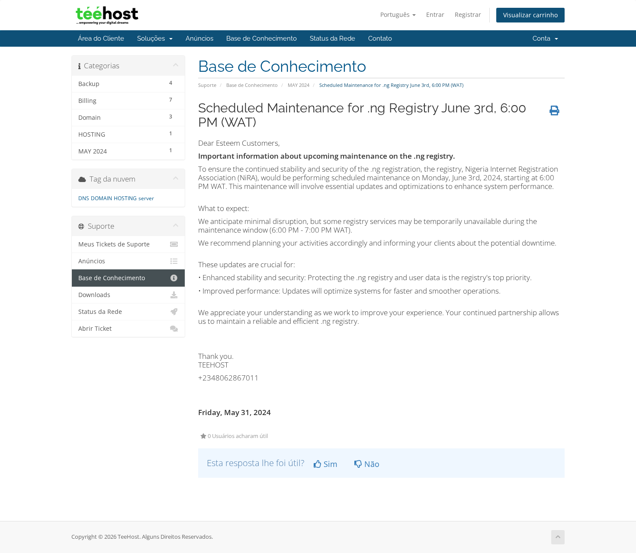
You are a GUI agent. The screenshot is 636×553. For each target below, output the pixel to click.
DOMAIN (101, 198)
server (146, 198)
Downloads (94, 295)
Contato (380, 38)
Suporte (207, 85)
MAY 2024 (298, 85)
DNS (83, 198)
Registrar (468, 14)
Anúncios (199, 38)
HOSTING (125, 198)
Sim (329, 464)
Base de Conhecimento (261, 38)
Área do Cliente (101, 38)
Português (395, 14)
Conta (543, 38)
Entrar (435, 14)
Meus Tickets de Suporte (114, 244)
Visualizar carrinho (530, 15)
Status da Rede (332, 38)
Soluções (152, 38)
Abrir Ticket (95, 328)
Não (370, 464)
